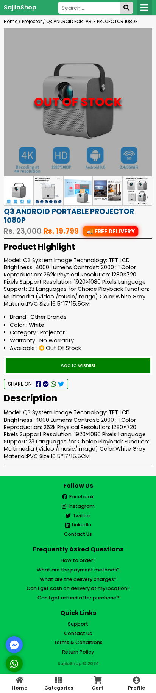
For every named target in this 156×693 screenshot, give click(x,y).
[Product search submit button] (126, 8)
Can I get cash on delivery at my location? (78, 588)
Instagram (82, 506)
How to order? (78, 560)
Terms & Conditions (78, 642)
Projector (32, 21)
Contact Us (78, 534)
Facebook (81, 496)
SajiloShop (20, 7)
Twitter (81, 515)
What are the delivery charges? (78, 579)
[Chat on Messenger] (14, 644)
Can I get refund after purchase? (78, 598)
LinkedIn (81, 524)
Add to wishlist (78, 365)
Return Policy (78, 652)
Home (10, 21)
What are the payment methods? (78, 570)
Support (78, 624)
